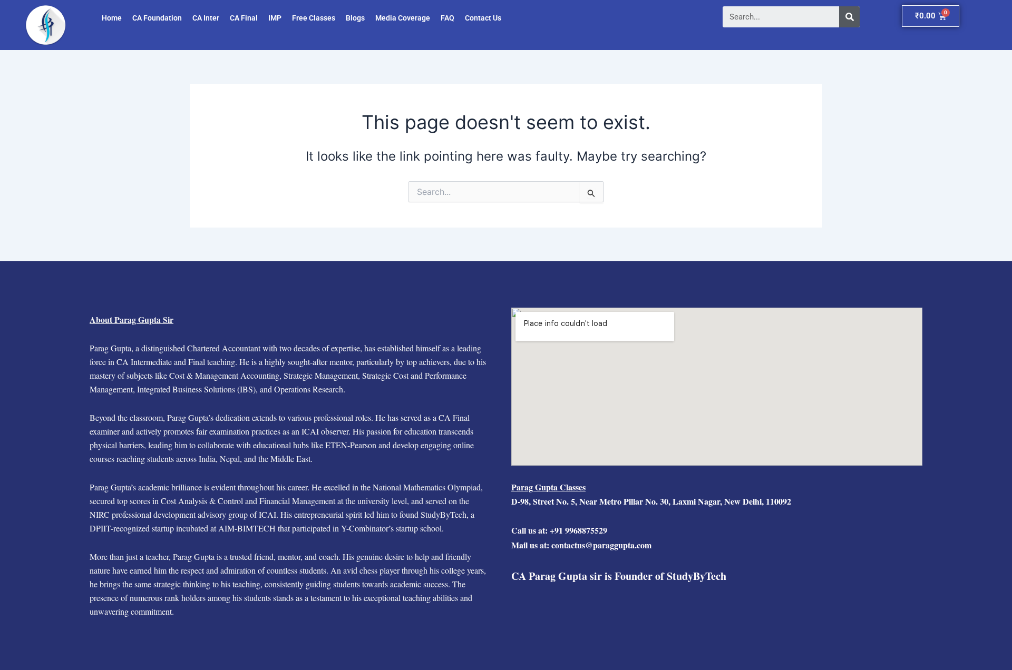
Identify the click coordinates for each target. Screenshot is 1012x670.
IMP (274, 18)
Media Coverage (402, 18)
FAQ (447, 18)
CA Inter (205, 18)
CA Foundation (157, 18)
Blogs (355, 18)
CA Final (244, 18)
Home (112, 18)
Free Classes (313, 18)
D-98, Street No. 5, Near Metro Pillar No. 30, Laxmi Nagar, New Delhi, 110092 (651, 501)
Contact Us (483, 18)
